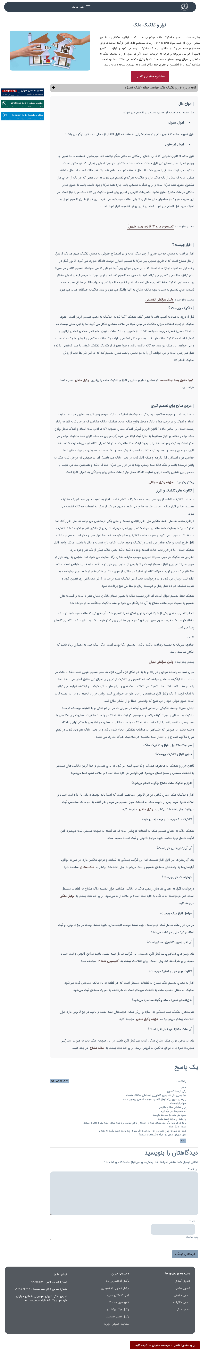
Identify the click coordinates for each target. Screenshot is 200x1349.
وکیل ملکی (81, 380)
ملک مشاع (87, 867)
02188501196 (36, 1281)
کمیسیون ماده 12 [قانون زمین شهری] (150, 226)
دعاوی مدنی (182, 1288)
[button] (81, 6)
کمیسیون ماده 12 (108, 961)
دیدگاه (193, 1169)
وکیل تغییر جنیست (117, 1316)
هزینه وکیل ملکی (147, 1019)
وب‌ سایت (192, 1237)
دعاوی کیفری (182, 1280)
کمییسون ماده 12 (119, 1302)
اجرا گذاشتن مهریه (118, 1295)
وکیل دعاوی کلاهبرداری (115, 1288)
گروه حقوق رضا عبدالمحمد (176, 380)
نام (192, 1221)
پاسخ (183, 1140)
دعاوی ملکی (183, 1309)
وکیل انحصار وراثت (117, 1280)
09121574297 (22, 1289)
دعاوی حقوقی (182, 1295)
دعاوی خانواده (181, 1302)
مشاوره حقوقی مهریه (116, 1324)
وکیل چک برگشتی (118, 1309)
